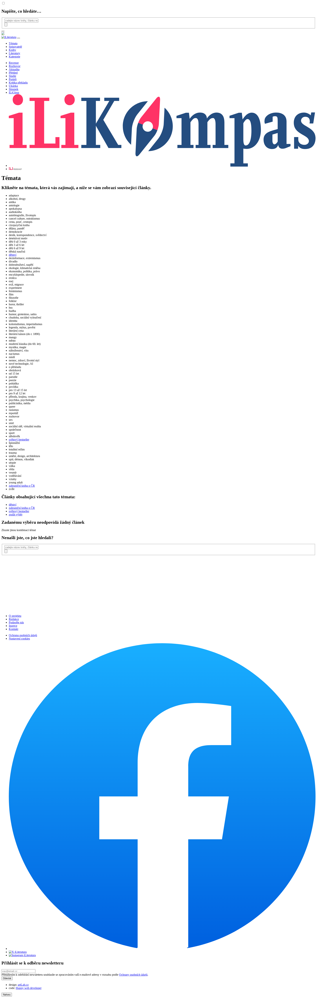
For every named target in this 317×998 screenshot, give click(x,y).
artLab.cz (23, 984)
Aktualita (14, 69)
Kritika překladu (18, 82)
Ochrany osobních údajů (133, 974)
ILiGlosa (14, 92)
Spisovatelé (15, 46)
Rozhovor (14, 66)
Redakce (14, 619)
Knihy (12, 49)
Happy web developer (28, 988)
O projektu (15, 615)
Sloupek (13, 89)
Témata (13, 43)
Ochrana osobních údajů (23, 635)
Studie (12, 76)
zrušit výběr (15, 514)
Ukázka (13, 85)
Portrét (13, 79)
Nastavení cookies (19, 638)
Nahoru (6, 994)
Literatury (14, 53)
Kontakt (13, 629)
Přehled (13, 72)
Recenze (14, 62)
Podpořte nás (16, 622)
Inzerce (13, 625)
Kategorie (14, 56)
